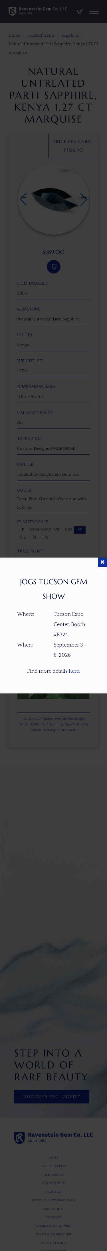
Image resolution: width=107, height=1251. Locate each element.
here (74, 671)
